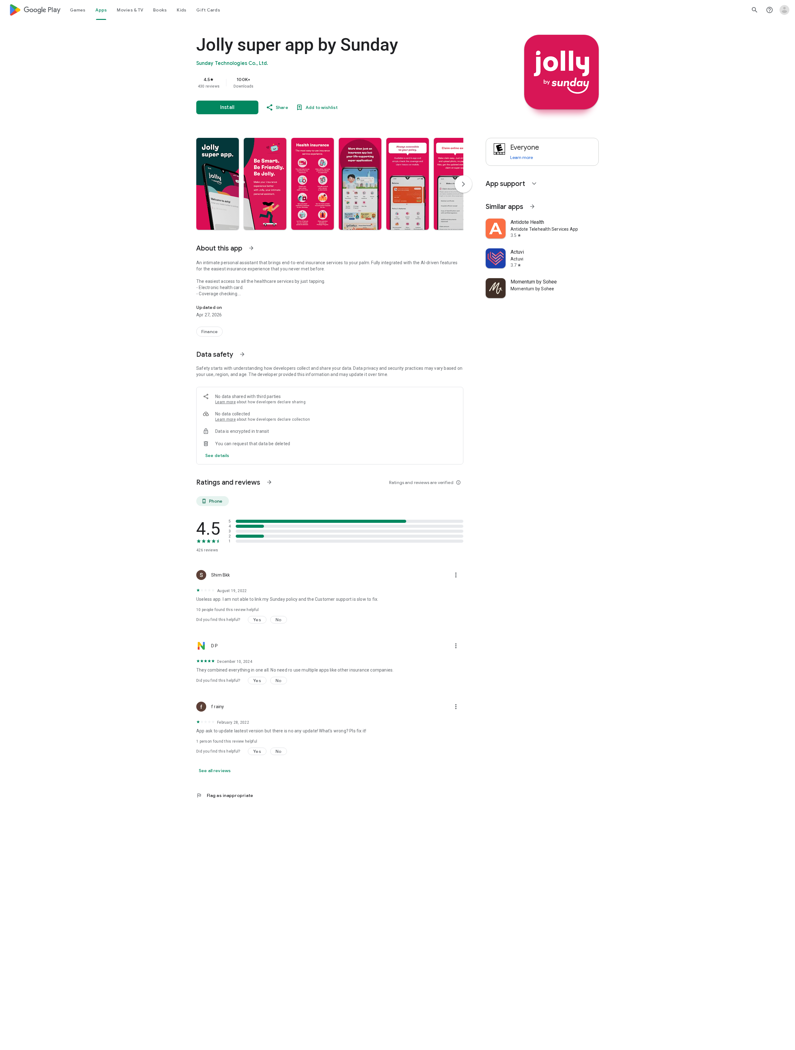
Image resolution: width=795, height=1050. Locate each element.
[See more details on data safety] (217, 455)
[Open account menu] (784, 9)
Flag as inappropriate (224, 795)
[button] (217, 184)
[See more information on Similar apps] (532, 206)
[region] (320, 82)
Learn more (225, 402)
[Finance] (209, 331)
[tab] (77, 10)
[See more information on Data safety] (242, 354)
